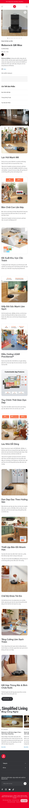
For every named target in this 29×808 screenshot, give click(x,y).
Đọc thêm (3, 747)
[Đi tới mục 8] (19, 38)
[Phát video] (14, 118)
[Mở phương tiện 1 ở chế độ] (25, 12)
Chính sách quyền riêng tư (7, 800)
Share (4, 69)
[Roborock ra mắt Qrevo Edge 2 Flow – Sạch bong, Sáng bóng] (12, 721)
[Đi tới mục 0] (8, 38)
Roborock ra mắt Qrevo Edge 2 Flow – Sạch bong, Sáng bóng (11, 733)
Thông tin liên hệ (19, 801)
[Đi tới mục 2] (9, 38)
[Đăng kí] (25, 783)
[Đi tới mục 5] (14, 38)
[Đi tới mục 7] (18, 38)
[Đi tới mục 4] (13, 38)
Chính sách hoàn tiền (15, 800)
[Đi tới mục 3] (11, 38)
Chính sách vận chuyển (11, 801)
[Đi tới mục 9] (21, 38)
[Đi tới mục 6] (16, 38)
